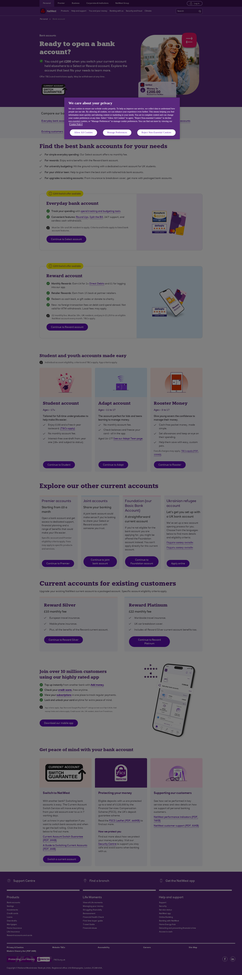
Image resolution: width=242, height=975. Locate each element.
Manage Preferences (117, 132)
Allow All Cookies (83, 132)
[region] (122, 118)
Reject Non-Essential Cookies (156, 132)
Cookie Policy (76, 124)
